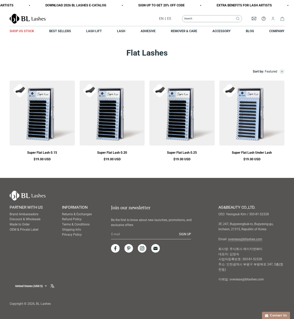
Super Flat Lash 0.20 (112, 153)
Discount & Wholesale (25, 219)
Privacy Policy (72, 234)
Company (276, 31)
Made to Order (20, 224)
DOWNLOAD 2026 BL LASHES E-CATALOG (71, 5)
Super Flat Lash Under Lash (252, 153)
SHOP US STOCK (22, 31)
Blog (250, 31)
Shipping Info (71, 229)
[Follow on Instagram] (142, 248)
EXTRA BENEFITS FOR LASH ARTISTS (240, 5)
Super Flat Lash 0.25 (182, 153)
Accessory (221, 31)
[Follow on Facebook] (115, 248)
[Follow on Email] (155, 248)
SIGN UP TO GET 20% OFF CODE (157, 5)
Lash (121, 31)
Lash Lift (94, 31)
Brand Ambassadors (24, 214)
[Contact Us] (263, 18)
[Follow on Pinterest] (128, 248)
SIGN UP (185, 234)
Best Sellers (60, 31)
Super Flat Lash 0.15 (42, 153)
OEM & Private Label (24, 229)
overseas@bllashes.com (245, 239)
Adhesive (148, 31)
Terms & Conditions (76, 224)
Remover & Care (184, 31)
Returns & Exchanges (77, 214)
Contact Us (277, 315)
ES (169, 19)
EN (161, 19)
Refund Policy (72, 219)
